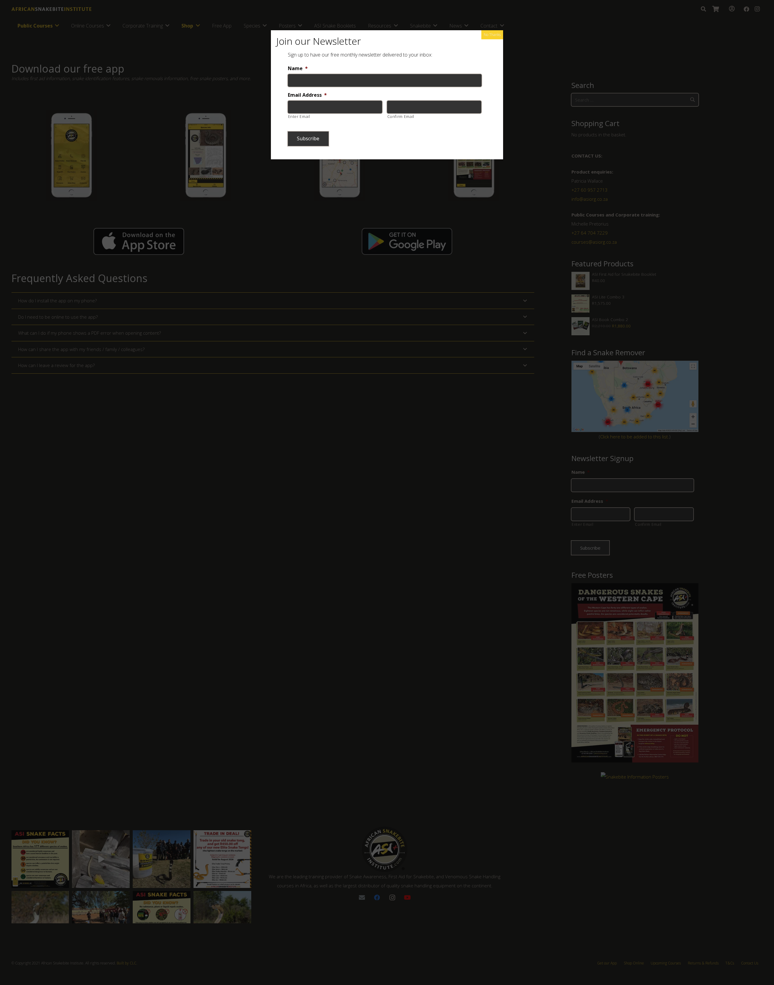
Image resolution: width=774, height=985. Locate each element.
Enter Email (299, 116)
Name (298, 68)
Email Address (307, 95)
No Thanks (492, 34)
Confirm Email (401, 116)
